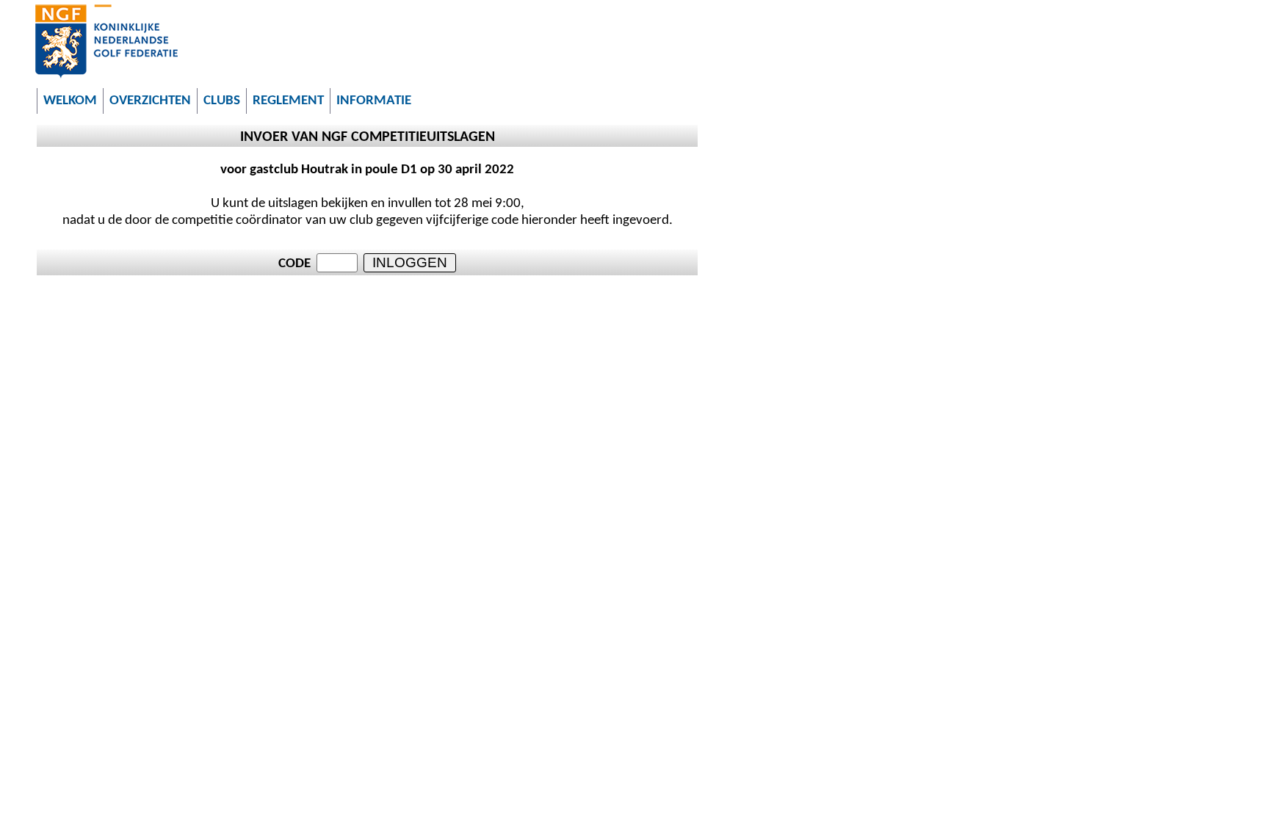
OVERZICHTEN (150, 101)
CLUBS (221, 101)
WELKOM (70, 101)
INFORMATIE (373, 101)
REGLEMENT (288, 101)
